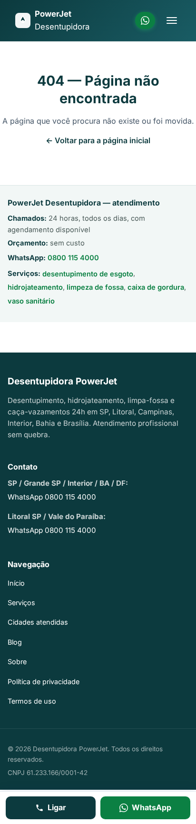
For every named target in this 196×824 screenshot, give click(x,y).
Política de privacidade (43, 681)
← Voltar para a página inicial (98, 140)
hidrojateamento (35, 287)
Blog (15, 642)
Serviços (21, 602)
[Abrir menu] (172, 20)
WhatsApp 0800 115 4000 (52, 496)
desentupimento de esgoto (87, 274)
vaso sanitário (31, 301)
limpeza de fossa (95, 287)
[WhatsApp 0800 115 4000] (145, 20)
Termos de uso (32, 701)
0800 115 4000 (73, 258)
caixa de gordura (155, 287)
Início (16, 583)
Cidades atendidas (38, 622)
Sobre (17, 661)
